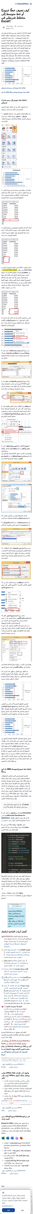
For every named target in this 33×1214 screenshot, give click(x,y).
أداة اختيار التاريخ (24, 993)
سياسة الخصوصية (6, 1205)
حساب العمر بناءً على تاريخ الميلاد (14, 1016)
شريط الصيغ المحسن (15, 988)
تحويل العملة (18, 1024)
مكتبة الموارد (15, 990)
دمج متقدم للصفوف (18, 1026)
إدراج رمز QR (20, 1019)
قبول (8, 1210)
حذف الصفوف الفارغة (12, 952)
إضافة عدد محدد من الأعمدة (15, 977)
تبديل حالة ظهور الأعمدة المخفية (13, 980)
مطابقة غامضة (8, 965)
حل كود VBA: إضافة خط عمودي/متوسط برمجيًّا (15, 92)
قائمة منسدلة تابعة (15, 971)
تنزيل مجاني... (14, 1067)
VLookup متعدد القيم (10, 963)
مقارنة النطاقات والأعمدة (11, 982)
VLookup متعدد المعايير (18, 960)
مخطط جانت (15, 1014)
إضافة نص (15, 1009)
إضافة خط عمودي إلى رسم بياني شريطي (13, 88)
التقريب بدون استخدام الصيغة (12, 957)
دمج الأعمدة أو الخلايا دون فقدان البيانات (17, 955)
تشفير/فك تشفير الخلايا (21, 996)
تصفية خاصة (18, 1001)
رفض (22, 1210)
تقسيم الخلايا (8, 1026)
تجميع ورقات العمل (11, 993)
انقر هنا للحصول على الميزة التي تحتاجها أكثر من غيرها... (14, 1052)
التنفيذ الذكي (21, 939)
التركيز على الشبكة (15, 985)
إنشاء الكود (11, 939)
